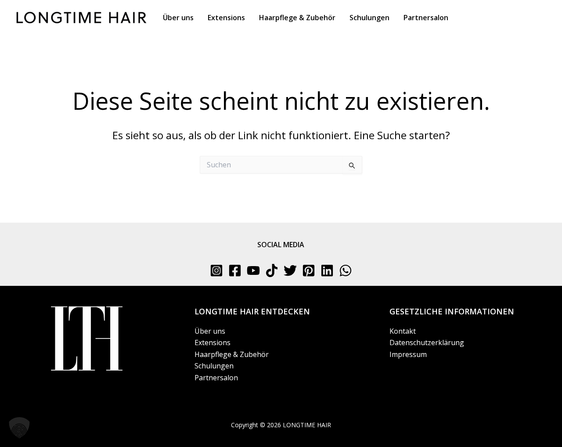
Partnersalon (216, 377)
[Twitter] (290, 270)
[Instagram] (216, 270)
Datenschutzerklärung (426, 342)
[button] (19, 427)
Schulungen (214, 366)
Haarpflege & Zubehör (232, 354)
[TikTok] (271, 270)
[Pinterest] (308, 270)
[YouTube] (253, 270)
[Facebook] (234, 270)
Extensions (213, 342)
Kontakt (402, 331)
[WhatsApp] (345, 270)
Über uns (210, 331)
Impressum (408, 354)
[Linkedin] (327, 270)
